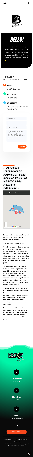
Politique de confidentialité (21, 439)
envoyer (22, 146)
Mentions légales (8, 439)
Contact (18, 441)
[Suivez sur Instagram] (18, 425)
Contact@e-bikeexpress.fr (16, 418)
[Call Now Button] (29, 453)
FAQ (14, 441)
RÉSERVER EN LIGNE (16, 432)
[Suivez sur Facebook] (15, 425)
